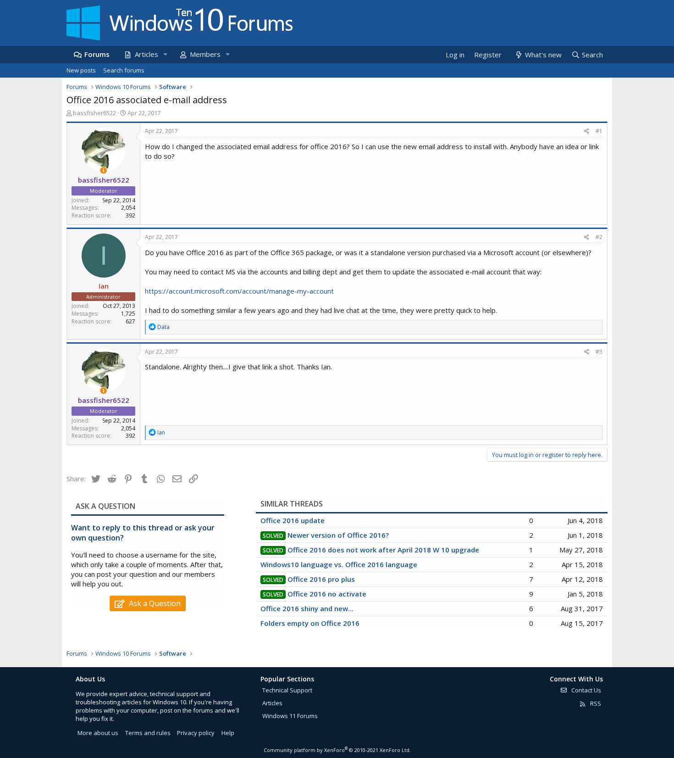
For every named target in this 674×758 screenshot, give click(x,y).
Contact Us (585, 690)
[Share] (586, 131)
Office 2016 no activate (326, 593)
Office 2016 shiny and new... (307, 608)
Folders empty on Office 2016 (309, 623)
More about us (97, 733)
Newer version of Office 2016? (338, 535)
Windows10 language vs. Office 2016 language (338, 564)
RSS (595, 703)
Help (227, 733)
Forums (97, 54)
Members (205, 54)
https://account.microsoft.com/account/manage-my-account (239, 290)
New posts (81, 70)
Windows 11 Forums (290, 716)
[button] (165, 54)
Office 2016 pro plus (321, 579)
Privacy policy (196, 733)
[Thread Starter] (103, 170)
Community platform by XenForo (337, 750)
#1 (599, 131)
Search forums (123, 70)
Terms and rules (148, 733)
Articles (146, 54)
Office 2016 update (292, 520)
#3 (599, 352)
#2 (599, 237)
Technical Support (287, 690)
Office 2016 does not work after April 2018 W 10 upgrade (383, 549)
